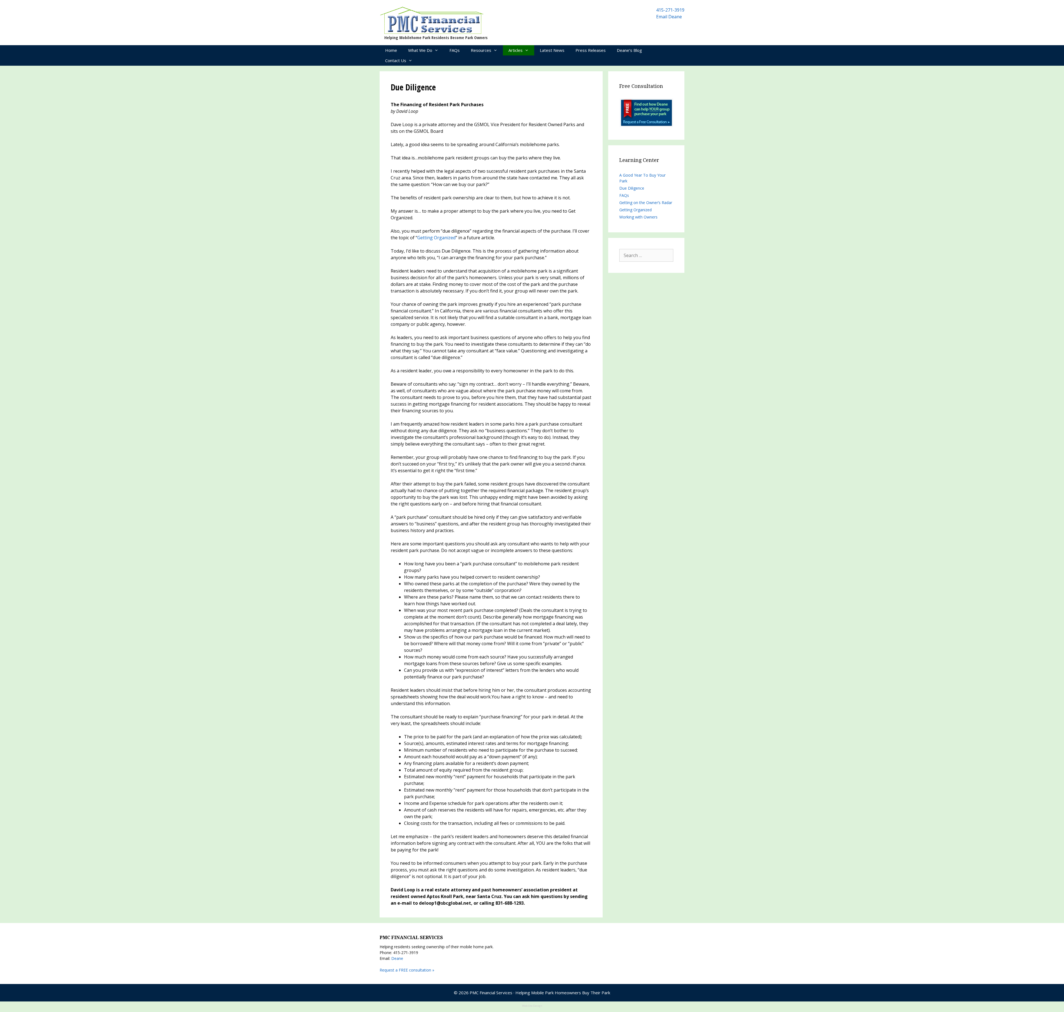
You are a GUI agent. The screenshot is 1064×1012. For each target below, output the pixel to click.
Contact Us (395, 60)
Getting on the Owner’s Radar (645, 202)
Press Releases (591, 50)
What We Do (420, 50)
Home (391, 50)
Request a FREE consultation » (407, 970)
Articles (515, 50)
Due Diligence (631, 188)
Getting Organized (436, 238)
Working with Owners (638, 217)
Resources (481, 50)
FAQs (454, 50)
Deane (397, 958)
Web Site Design (532, 1006)
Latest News (552, 50)
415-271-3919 (670, 10)
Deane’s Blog (629, 50)
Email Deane (669, 17)
